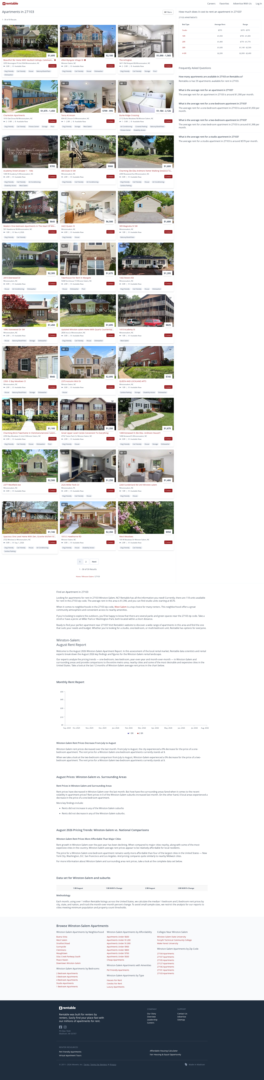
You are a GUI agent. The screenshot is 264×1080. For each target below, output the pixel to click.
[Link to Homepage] (10, 3)
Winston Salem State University (171, 936)
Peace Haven (62, 960)
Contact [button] (52, 66)
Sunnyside (61, 946)
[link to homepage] (101, 1008)
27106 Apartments (165, 966)
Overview (151, 1016)
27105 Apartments (165, 960)
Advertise (181, 1016)
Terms (86, 1064)
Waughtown (61, 953)
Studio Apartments (65, 983)
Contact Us (182, 1013)
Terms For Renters (98, 1064)
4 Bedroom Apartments (67, 980)
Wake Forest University (167, 943)
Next (94, 561)
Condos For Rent (114, 983)
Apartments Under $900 (118, 946)
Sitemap (181, 1019)
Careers (211, 3)
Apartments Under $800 (118, 950)
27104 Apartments (165, 953)
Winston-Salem (88, 576)
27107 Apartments (165, 957)
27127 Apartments (165, 963)
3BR (183, 47)
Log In (259, 3)
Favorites (224, 3)
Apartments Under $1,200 (118, 940)
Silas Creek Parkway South (68, 956)
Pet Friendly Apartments (118, 970)
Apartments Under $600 (118, 936)
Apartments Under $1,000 (118, 943)
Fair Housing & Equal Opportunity (165, 1054)
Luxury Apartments (115, 987)
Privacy (113, 1064)
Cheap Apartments (115, 960)
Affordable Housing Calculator (164, 1050)
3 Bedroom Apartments (67, 976)
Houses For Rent (114, 980)
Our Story (151, 1013)
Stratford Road (63, 943)
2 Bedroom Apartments (67, 973)
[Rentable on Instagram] (66, 1028)
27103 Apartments (165, 973)
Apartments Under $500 (118, 956)
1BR (183, 36)
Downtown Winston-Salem (68, 963)
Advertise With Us (242, 3)
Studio (184, 30)
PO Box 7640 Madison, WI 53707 (67, 1032)
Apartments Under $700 (118, 953)
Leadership (152, 1019)
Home (78, 576)
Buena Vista (61, 936)
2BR (183, 42)
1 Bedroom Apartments (67, 986)
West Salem (121, 606)
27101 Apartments (165, 970)
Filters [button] (169, 12)
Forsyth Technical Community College (174, 940)
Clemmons (61, 950)
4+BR (184, 53)
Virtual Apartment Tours (70, 1055)
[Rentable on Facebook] (61, 1028)
